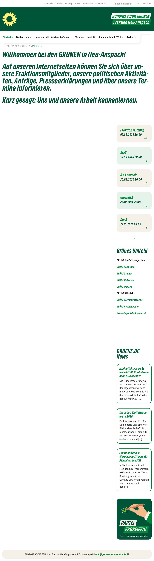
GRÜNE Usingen (124, 273)
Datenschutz (100, 3)
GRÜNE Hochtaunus (126, 306)
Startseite (48, 3)
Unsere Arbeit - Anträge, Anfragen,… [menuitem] (53, 37)
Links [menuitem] (145, 3)
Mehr (134, 138)
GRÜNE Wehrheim (125, 280)
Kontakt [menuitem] (91, 37)
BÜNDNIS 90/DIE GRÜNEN (130, 16)
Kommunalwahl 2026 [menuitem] (110, 37)
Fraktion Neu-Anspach (17, 45)
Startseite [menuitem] (8, 37)
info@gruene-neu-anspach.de (110, 554)
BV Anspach (128, 175)
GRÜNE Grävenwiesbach (129, 299)
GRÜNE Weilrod (124, 286)
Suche (77, 3)
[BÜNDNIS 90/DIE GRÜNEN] (9, 19)
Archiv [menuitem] (130, 37)
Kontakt (59, 3)
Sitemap (68, 3)
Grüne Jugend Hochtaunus (130, 313)
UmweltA (126, 197)
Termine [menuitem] (79, 37)
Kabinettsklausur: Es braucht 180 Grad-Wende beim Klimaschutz (134, 372)
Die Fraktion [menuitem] (22, 37)
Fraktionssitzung (132, 130)
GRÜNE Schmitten (126, 266)
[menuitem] (48, 3)
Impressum (88, 3)
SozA (123, 220)
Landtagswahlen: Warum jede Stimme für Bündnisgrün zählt (133, 456)
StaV (123, 152)
